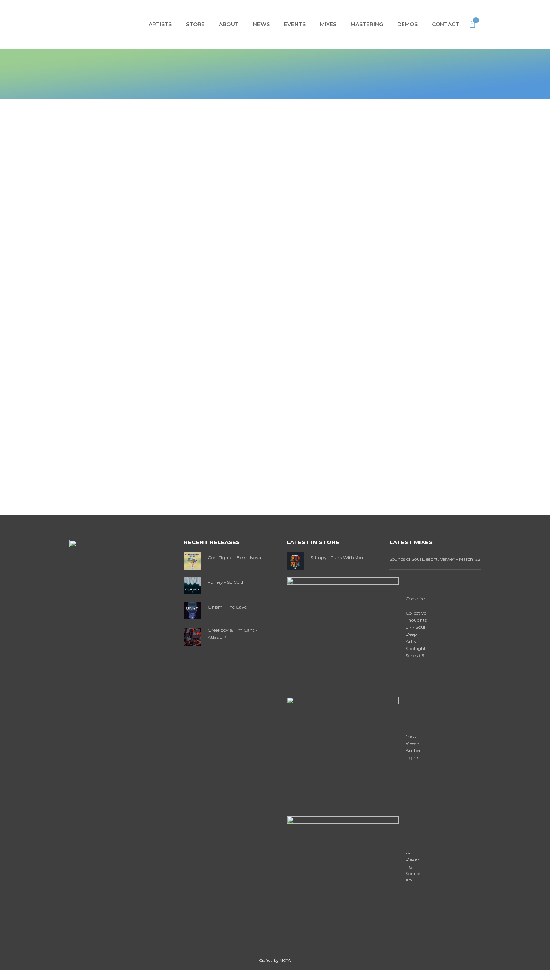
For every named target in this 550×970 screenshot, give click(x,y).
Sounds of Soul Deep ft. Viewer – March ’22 (434, 559)
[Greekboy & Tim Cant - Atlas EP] (192, 636)
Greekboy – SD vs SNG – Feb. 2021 (137, 483)
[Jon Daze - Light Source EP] (343, 872)
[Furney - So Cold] (192, 585)
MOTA (285, 960)
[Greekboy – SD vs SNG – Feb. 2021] (143, 394)
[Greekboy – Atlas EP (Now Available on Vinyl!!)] (143, 188)
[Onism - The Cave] (192, 610)
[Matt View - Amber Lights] (343, 752)
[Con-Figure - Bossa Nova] (192, 560)
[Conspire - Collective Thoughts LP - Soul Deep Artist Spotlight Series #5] (343, 632)
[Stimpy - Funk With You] (295, 560)
